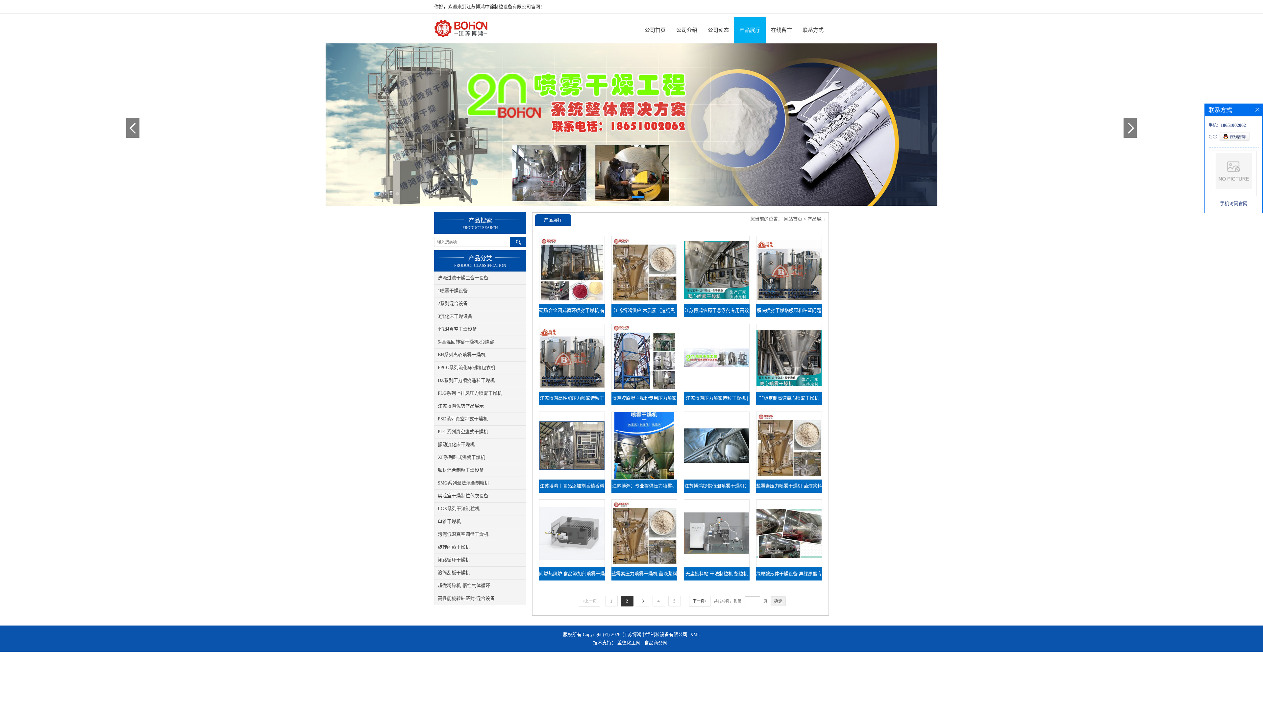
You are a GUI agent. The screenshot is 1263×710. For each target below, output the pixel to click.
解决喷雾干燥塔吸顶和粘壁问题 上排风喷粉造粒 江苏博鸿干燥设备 (789, 312)
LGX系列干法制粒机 (459, 508)
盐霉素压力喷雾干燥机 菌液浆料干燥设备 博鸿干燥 (644, 575)
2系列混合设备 (453, 303)
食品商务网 (655, 642)
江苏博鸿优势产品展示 (461, 406)
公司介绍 (686, 30)
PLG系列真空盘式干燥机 (463, 431)
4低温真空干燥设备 (457, 329)
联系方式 (813, 30)
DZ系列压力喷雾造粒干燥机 (466, 380)
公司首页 (655, 30)
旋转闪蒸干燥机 (454, 547)
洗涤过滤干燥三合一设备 (463, 277)
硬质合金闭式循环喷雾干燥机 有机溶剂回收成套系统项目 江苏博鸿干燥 (572, 312)
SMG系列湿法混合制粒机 (463, 483)
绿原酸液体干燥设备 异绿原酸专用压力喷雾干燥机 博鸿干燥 (789, 575)
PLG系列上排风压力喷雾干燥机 (470, 393)
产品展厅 (749, 30)
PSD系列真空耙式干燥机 (463, 418)
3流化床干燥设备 (455, 316)
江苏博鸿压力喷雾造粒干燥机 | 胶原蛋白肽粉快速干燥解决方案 (716, 400)
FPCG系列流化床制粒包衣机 (466, 367)
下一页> (700, 601)
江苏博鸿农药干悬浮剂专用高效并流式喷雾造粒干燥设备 (716, 312)
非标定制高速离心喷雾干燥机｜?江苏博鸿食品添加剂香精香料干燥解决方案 (789, 400)
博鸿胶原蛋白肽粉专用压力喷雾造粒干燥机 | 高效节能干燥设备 (644, 400)
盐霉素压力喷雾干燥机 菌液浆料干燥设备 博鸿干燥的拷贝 (789, 488)
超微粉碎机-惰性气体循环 (464, 585)
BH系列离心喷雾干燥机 (461, 354)
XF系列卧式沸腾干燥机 (461, 457)
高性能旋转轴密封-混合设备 (466, 598)
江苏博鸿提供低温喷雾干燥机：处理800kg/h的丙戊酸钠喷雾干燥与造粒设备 (717, 488)
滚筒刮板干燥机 (454, 572)
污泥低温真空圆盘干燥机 (463, 534)
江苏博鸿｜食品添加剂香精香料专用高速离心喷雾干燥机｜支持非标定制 (572, 488)
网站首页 (793, 219)
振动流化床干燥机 (456, 444)
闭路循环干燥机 (454, 559)
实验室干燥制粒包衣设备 (463, 495)
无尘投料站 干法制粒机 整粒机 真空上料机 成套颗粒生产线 (716, 575)
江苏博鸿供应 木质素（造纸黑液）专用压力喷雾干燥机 (644, 312)
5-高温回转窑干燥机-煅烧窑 (466, 342)
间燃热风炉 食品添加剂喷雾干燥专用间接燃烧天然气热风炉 (572, 575)
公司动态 (718, 30)
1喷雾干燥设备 (453, 290)
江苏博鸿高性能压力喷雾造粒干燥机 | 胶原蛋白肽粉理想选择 (572, 400)
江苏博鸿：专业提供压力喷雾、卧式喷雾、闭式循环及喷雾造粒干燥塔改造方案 (644, 488)
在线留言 (781, 30)
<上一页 (589, 601)
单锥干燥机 (449, 521)
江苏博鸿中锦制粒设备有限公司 (655, 634)
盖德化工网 (628, 642)
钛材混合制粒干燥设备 (461, 470)
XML (695, 634)
